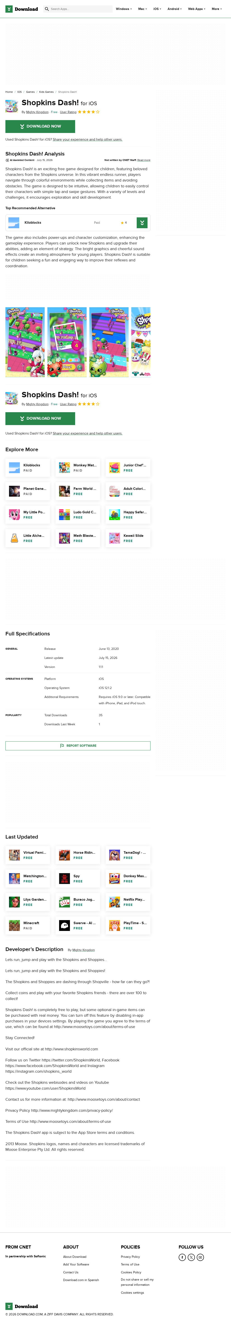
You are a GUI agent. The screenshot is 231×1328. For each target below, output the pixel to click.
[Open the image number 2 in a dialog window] (109, 342)
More (215, 9)
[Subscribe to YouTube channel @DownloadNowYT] (200, 1257)
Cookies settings (132, 1293)
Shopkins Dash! (59, 103)
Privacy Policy (130, 1257)
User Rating (68, 112)
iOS (156, 9)
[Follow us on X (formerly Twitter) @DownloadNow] (191, 1257)
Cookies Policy (131, 1272)
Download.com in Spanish (81, 1280)
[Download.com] (21, 9)
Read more (143, 160)
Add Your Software (76, 1264)
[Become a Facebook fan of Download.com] (182, 1257)
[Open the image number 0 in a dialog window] (25, 342)
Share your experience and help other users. (87, 139)
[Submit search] (47, 9)
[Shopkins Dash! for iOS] (11, 106)
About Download (74, 1257)
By (35, 112)
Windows (122, 9)
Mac (141, 9)
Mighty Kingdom (83, 950)
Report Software (81, 746)
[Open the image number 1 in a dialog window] (67, 342)
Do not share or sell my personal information (137, 1282)
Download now (44, 126)
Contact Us (71, 1272)
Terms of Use (130, 1264)
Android (173, 9)
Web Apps (195, 9)
